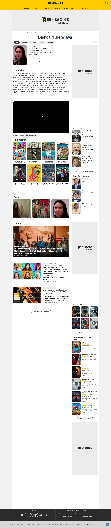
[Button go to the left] (93, 42)
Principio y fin (85, 147)
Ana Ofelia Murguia (87, 156)
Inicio (15, 32)
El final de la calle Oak (88, 379)
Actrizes (24, 32)
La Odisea (84, 366)
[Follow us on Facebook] (27, 515)
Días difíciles (85, 134)
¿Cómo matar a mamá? (48, 161)
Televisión (74, 8)
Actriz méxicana (30, 32)
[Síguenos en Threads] (46, 515)
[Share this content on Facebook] (67, 37)
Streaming (56, 8)
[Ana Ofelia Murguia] (76, 161)
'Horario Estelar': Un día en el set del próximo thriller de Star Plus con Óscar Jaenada (55, 292)
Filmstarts (73, 514)
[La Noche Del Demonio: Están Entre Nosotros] (76, 396)
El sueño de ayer (34, 183)
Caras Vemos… (19, 161)
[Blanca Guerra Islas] (20, 55)
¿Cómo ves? (85, 162)
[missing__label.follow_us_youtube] (22, 515)
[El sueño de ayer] (34, 173)
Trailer (83, 351)
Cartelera (45, 8)
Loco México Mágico (87, 404)
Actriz (36, 46)
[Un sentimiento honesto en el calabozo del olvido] (48, 173)
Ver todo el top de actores (85, 218)
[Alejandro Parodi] (76, 136)
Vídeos (36, 8)
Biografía (19, 70)
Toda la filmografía (41, 190)
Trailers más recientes (85, 333)
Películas (26, 8)
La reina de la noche (87, 145)
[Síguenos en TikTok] (41, 515)
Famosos (19, 32)
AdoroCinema (65, 516)
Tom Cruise (85, 191)
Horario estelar (19, 183)
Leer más (16, 96)
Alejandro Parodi (86, 131)
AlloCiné (60, 514)
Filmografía (20, 139)
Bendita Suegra (62, 161)
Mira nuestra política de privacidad (88, 524)
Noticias (85, 8)
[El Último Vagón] (34, 151)
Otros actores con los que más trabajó (85, 171)
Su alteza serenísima (87, 132)
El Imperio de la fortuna (88, 136)
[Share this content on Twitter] (70, 37)
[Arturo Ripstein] (76, 149)
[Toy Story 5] (76, 347)
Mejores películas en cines (85, 418)
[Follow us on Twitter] (32, 515)
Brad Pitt (84, 203)
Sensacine (85, 516)
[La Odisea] (76, 372)
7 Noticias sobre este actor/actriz (41, 311)
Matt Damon (85, 178)
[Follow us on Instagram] (36, 515)
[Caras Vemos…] (19, 151)
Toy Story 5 (85, 342)
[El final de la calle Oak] (76, 384)
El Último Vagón (34, 161)
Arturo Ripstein (86, 143)
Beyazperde (88, 514)
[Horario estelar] (19, 173)
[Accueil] (55, 3)
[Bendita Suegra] (62, 151)
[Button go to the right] (96, 42)
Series (65, 8)
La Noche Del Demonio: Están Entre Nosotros (90, 392)
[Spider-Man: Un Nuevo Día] (76, 359)
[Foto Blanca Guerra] (22, 208)
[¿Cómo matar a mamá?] (48, 151)
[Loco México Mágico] (76, 409)
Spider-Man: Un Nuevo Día (89, 354)
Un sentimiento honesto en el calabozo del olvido (48, 183)
